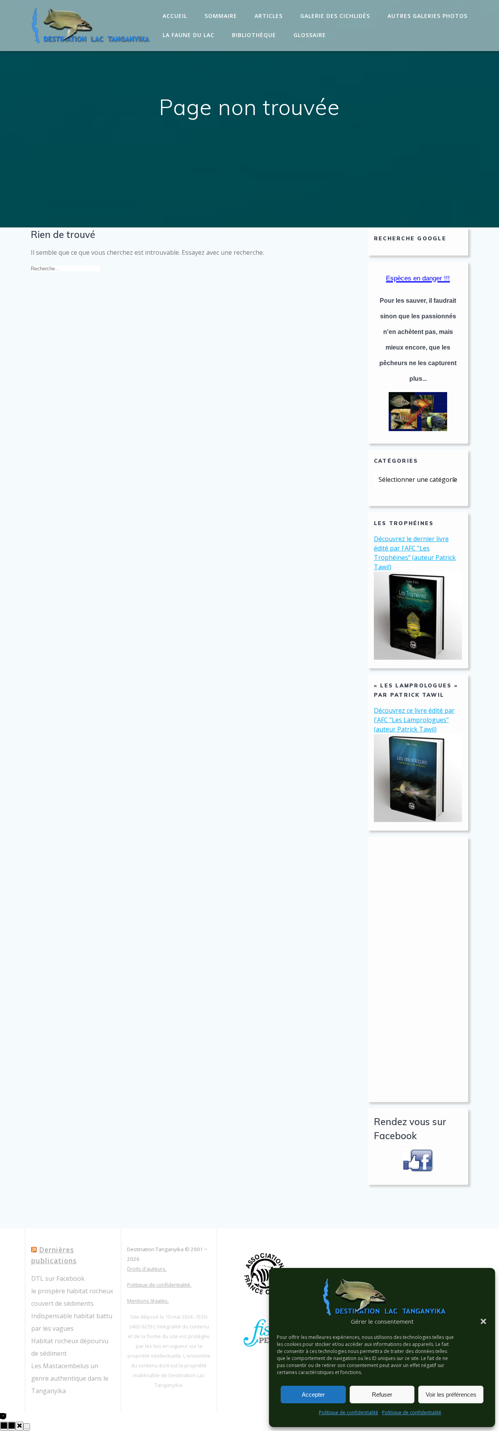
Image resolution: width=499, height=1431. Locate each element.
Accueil (175, 16)
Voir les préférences (451, 1394)
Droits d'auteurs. (146, 1268)
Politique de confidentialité (348, 1412)
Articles (269, 16)
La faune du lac (188, 35)
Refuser (382, 1394)
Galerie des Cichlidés (335, 16)
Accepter (313, 1394)
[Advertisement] (418, 969)
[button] (483, 1321)
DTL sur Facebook (58, 1278)
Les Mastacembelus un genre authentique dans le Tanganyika (69, 1378)
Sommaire (221, 16)
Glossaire (310, 35)
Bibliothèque (254, 35)
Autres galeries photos (427, 16)
